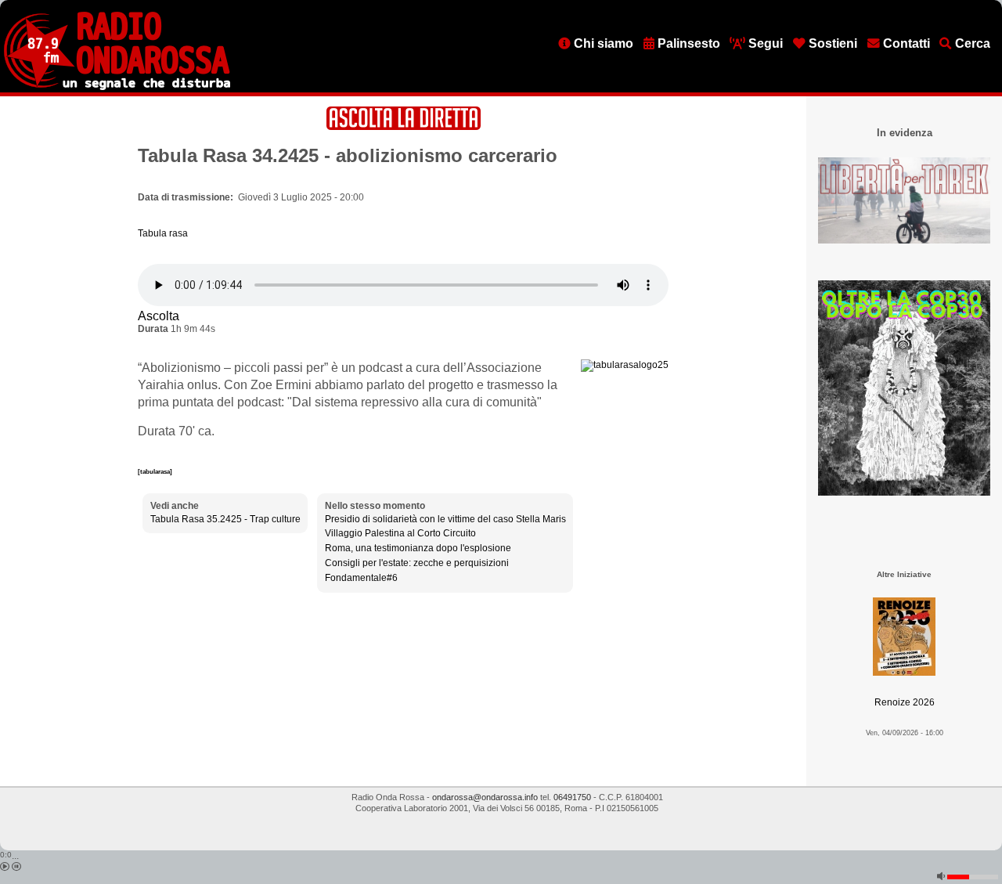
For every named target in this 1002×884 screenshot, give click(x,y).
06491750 (572, 797)
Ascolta (158, 316)
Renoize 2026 (904, 702)
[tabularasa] (155, 471)
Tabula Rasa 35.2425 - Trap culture (225, 519)
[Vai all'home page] (117, 86)
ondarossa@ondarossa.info (485, 797)
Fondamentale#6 (361, 577)
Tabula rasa (163, 233)
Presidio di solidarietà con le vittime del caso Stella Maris (445, 519)
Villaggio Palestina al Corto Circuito (400, 533)
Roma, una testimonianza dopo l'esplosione (418, 548)
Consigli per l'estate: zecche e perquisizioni (417, 562)
